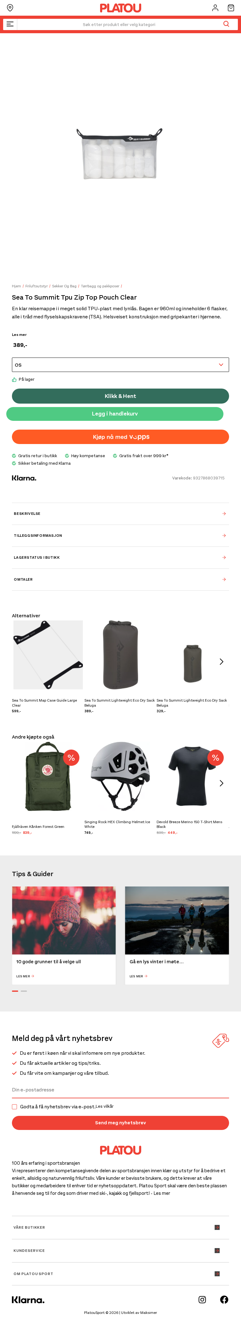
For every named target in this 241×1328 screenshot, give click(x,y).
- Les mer (160, 1193)
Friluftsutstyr (36, 286)
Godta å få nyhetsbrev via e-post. (67, 1107)
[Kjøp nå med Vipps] (120, 437)
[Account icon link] (215, 8)
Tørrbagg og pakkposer (100, 286)
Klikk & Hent (120, 396)
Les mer (19, 334)
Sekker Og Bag (64, 286)
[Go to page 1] (15, 991)
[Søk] (226, 24)
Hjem (16, 286)
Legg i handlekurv (115, 413)
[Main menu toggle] (10, 24)
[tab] (120, 514)
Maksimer (148, 1312)
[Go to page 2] (24, 991)
